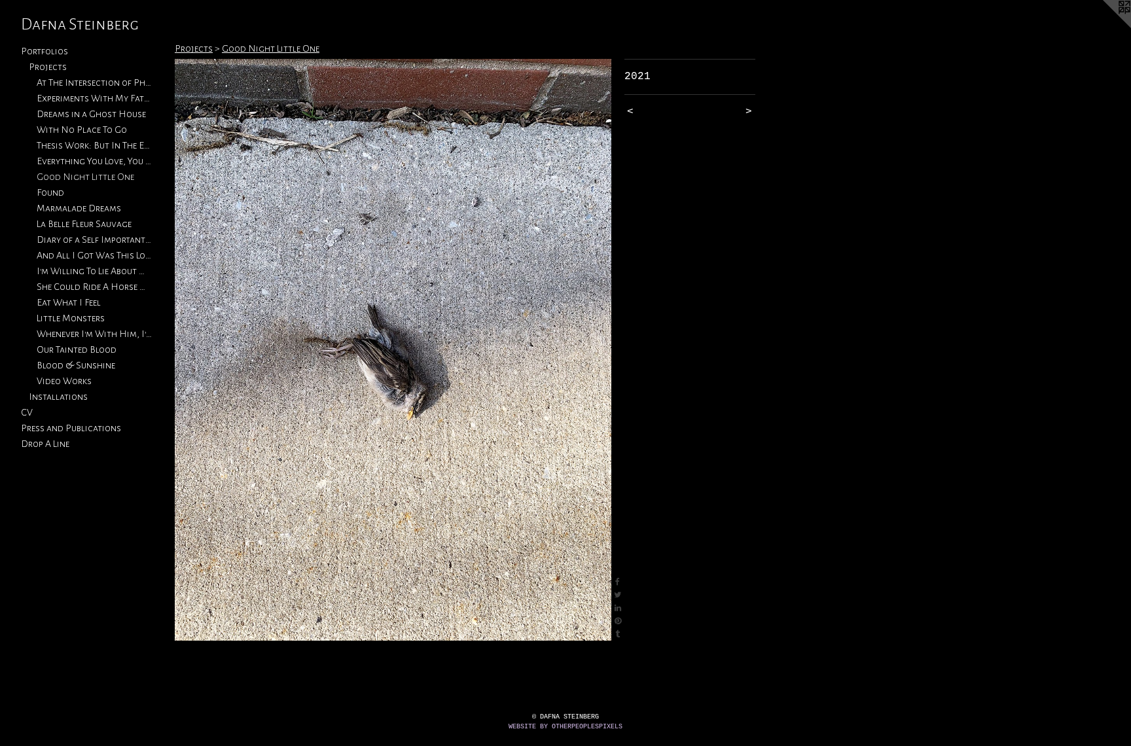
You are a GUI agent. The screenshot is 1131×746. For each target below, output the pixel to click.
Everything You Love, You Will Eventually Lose (94, 161)
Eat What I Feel (69, 302)
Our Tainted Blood (77, 349)
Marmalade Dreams (79, 208)
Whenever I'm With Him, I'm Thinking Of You (94, 334)
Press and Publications (71, 428)
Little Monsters (71, 318)
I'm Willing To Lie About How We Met (94, 271)
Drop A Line (45, 443)
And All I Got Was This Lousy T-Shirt (94, 255)
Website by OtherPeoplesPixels (565, 726)
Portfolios (44, 51)
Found (50, 192)
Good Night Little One (85, 176)
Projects (48, 67)
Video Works (64, 381)
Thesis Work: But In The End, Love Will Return (94, 145)
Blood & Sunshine (76, 365)
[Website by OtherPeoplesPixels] (1105, 26)
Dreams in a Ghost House (91, 114)
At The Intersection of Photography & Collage (94, 82)
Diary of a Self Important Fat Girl (94, 239)
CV (27, 412)
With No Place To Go (82, 129)
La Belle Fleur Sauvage (84, 224)
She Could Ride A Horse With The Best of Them (94, 286)
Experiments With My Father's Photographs (94, 98)
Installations (58, 396)
